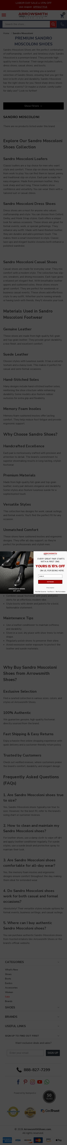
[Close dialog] (66, 551)
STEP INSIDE (50, 582)
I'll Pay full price (50, 587)
